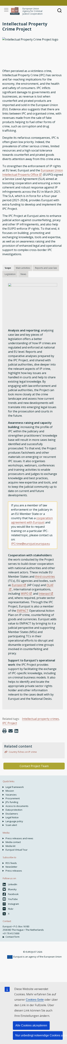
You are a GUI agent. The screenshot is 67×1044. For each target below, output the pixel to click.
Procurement (13, 798)
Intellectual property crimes (40, 719)
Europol (17, 585)
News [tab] (23, 274)
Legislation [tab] (10, 274)
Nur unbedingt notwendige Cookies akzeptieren (39, 1035)
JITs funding (12, 802)
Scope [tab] (8, 267)
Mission (10, 790)
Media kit (10, 846)
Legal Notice (12, 817)
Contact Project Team (34, 766)
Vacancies (11, 794)
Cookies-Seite (35, 999)
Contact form (12, 936)
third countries (45, 576)
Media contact (13, 842)
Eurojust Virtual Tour (17, 849)
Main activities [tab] (23, 267)
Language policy (14, 821)
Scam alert (11, 825)
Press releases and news (19, 838)
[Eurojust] (15, 11)
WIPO (24, 594)
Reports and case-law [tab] (46, 267)
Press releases (14, 870)
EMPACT (22, 611)
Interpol (44, 594)
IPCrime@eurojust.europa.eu (30, 544)
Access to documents (17, 806)
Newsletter (11, 866)
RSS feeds (11, 863)
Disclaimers (12, 813)
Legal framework (15, 787)
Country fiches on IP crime (22, 751)
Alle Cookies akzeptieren (31, 1025)
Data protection (14, 809)
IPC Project (9, 723)
